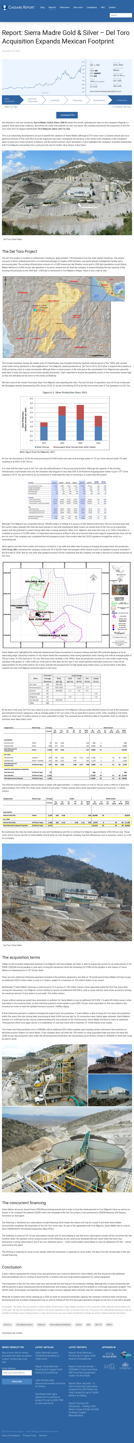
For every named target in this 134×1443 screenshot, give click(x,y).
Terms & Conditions (11, 1435)
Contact (112, 7)
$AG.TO (98, 1325)
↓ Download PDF (67, 115)
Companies (92, 7)
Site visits (78, 7)
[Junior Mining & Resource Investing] (18, 7)
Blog (42, 7)
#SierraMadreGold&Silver (60, 1325)
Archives (43, 1435)
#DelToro (7, 1325)
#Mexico (41, 1325)
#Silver (79, 1325)
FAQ (103, 7)
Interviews (64, 7)
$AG (88, 1325)
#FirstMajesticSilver (24, 1325)
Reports (52, 7)
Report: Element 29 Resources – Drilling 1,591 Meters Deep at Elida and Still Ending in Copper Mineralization (84, 1409)
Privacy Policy (29, 1435)
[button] (45, 1075)
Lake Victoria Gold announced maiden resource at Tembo (50, 1383)
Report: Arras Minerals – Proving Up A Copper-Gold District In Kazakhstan (48, 1369)
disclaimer (120, 1313)
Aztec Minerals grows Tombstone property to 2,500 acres (47, 1355)
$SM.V (109, 1325)
